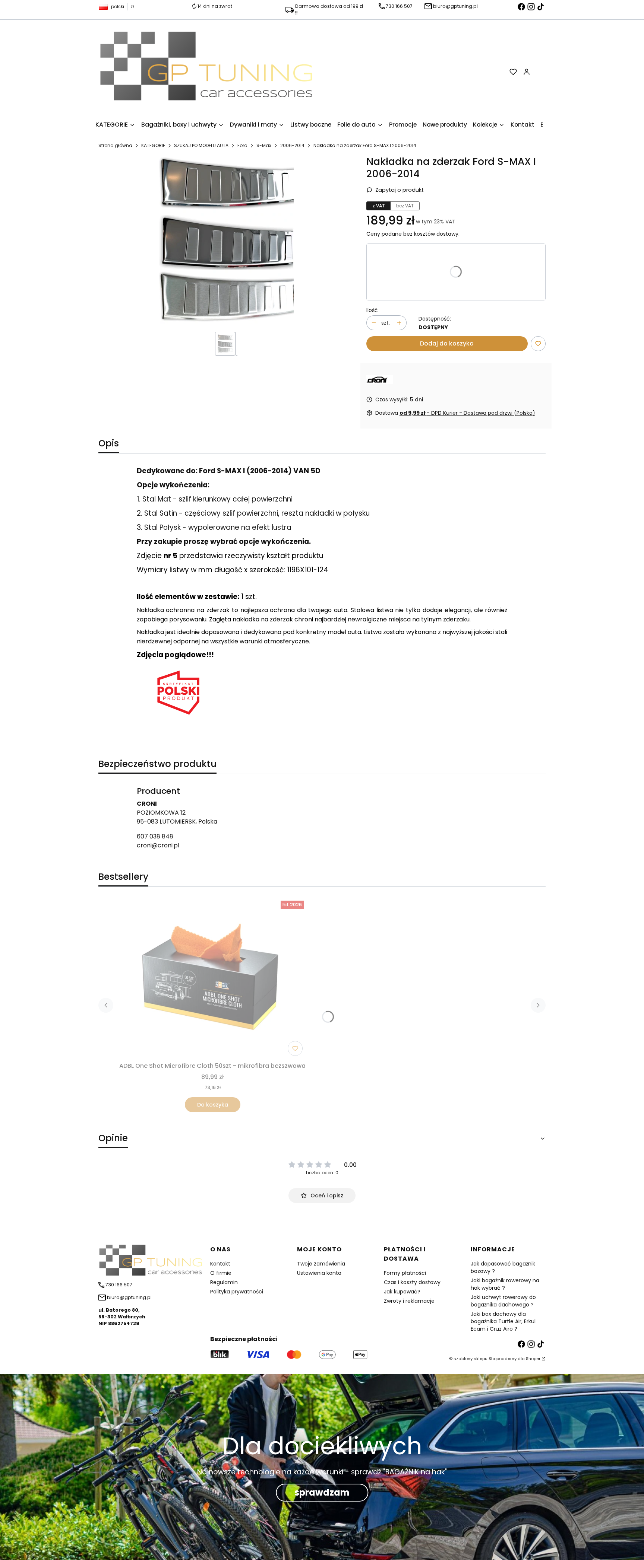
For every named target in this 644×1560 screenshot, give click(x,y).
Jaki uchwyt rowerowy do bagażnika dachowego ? (503, 1300)
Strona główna (115, 145)
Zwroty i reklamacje (409, 1301)
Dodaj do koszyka (447, 343)
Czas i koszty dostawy (412, 1282)
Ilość (372, 310)
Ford (242, 145)
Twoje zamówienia (321, 1263)
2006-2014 (292, 145)
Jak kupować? (402, 1291)
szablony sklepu (470, 1359)
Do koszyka (212, 1104)
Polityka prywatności (236, 1291)
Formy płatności (405, 1273)
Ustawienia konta (319, 1273)
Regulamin (224, 1282)
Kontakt (220, 1263)
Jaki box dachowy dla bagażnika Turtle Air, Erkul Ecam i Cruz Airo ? (503, 1321)
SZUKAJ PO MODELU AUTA (201, 145)
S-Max (263, 145)
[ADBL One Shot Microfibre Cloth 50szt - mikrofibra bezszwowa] (212, 979)
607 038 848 (155, 836)
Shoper (533, 1359)
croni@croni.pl (158, 845)
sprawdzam (322, 1493)
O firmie (220, 1273)
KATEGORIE (153, 145)
